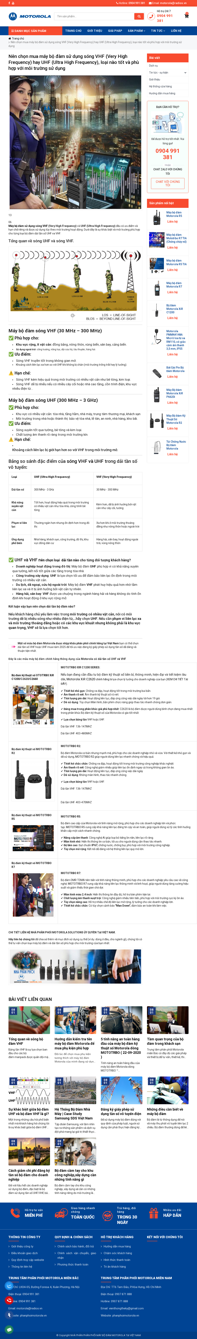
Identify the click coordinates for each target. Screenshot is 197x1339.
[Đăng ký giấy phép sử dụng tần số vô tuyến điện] (121, 1090)
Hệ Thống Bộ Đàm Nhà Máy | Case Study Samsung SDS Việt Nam (74, 1113)
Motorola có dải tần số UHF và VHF (103, 659)
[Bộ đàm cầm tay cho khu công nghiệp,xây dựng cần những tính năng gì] (75, 1151)
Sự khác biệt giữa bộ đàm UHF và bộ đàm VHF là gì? (28, 1111)
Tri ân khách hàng (115, 1266)
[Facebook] (9, 3)
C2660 (34, 678)
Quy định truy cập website (27, 1260)
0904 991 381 (137, 3)
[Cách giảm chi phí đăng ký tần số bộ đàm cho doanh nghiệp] (29, 1151)
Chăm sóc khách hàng (118, 1253)
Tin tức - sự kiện (158, 72)
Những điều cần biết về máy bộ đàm (165, 1111)
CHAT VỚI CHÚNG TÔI (168, 183)
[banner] (29, 16)
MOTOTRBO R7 (77, 883)
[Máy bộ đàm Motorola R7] (156, 287)
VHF (45, 225)
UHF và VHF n (28, 559)
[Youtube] (13, 3)
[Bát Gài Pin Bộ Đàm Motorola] (156, 372)
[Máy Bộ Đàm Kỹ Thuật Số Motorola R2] (156, 420)
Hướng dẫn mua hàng (162, 93)
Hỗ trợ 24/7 (164, 11)
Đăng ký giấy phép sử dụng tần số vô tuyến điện (121, 1111)
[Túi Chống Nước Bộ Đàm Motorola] (156, 447)
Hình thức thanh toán (117, 1260)
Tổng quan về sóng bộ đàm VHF (25, 1041)
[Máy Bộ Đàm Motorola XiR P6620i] (156, 394)
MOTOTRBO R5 (75, 827)
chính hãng (102, 679)
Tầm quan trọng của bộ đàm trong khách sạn (165, 1041)
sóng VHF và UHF (85, 461)
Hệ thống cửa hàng (160, 86)
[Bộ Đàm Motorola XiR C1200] (156, 310)
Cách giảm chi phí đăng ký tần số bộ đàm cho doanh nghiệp (29, 1175)
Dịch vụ (153, 65)
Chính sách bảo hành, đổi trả (76, 1246)
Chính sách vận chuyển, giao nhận (77, 1255)
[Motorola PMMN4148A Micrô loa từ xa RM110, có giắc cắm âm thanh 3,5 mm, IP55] (156, 336)
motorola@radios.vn (173, 3)
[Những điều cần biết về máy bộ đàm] (168, 1090)
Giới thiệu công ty (22, 1246)
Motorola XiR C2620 (81, 679)
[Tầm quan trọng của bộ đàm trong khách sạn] (168, 1019)
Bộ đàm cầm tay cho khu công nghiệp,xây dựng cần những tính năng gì (75, 1175)
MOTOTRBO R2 (84, 756)
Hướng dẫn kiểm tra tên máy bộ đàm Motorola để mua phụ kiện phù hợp (74, 1043)
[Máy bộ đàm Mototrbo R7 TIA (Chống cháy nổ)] (156, 239)
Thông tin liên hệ (21, 1266)
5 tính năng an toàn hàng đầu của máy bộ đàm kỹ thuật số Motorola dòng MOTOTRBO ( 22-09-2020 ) (121, 1048)
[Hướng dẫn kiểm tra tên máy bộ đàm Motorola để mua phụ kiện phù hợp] (75, 1019)
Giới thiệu (154, 79)
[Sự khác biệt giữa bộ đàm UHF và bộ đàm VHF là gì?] (29, 1090)
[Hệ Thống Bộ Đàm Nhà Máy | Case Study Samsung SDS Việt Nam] (75, 1090)
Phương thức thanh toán (73, 1264)
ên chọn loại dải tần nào (60, 560)
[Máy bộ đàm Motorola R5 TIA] (156, 265)
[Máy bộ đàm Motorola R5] (156, 217)
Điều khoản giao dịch (24, 1253)
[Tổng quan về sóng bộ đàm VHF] (29, 1019)
